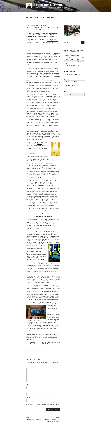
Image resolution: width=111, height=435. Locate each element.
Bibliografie (39, 14)
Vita (34, 14)
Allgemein (31, 350)
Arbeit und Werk (53, 14)
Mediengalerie (29, 17)
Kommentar (29, 367)
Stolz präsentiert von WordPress (43, 432)
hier (49, 174)
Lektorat (74, 14)
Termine (36, 17)
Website (28, 397)
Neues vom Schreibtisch (40, 350)
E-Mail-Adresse (30, 391)
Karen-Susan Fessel (49, 5)
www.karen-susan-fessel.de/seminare (45, 185)
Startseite (28, 14)
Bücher (46, 14)
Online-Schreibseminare (65, 14)
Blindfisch (39, 144)
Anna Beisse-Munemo (68, 81)
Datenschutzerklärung (51, 17)
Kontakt (42, 17)
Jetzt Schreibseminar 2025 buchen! (71, 36)
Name (28, 384)
